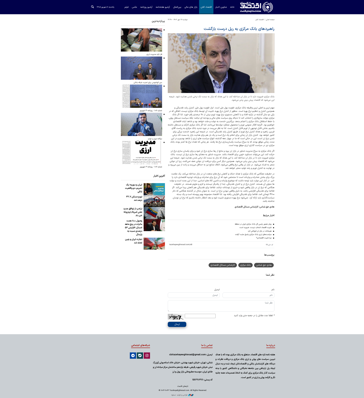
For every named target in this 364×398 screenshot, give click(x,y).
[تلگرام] (133, 355)
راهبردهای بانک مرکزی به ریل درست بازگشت (239, 29)
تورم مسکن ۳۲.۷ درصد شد (134, 198)
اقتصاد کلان (206, 7)
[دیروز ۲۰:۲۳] (154, 189)
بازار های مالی (190, 7)
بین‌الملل (177, 7)
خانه (232, 7)
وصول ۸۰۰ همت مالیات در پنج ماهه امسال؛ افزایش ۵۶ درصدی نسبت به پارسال (133, 227)
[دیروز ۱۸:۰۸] (154, 244)
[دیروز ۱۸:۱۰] (154, 201)
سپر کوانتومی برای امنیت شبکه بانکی (148, 82)
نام (273, 289)
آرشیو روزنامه (146, 7)
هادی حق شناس (264, 265)
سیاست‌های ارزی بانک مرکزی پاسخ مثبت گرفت (253, 234)
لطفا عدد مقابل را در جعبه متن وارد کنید (254, 315)
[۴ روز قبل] (141, 68)
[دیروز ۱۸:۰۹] (154, 225)
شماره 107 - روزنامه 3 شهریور (151, 166)
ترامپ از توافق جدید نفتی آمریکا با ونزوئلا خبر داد (132, 212)
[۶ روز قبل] (141, 124)
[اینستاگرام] (147, 355)
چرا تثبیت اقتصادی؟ (264, 238)
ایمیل (217, 289)
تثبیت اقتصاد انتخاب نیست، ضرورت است (255, 227)
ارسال (177, 324)
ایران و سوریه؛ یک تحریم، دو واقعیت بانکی (133, 188)
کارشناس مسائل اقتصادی (223, 265)
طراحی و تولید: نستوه (179, 395)
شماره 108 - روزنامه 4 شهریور (151, 110)
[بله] (140, 355)
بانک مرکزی (245, 265)
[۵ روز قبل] (141, 40)
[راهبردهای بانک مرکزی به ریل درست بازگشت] (221, 63)
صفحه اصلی (270, 19)
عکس (134, 7)
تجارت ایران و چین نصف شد (133, 241)
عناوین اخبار (221, 7)
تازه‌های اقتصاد (254, 7)
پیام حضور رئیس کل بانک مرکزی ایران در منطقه (253, 224)
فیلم (127, 7)
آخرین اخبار (159, 176)
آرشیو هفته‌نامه (163, 7)
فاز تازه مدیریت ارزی (154, 54)
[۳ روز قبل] (141, 96)
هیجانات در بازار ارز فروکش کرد (260, 231)
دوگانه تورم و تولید (155, 138)
